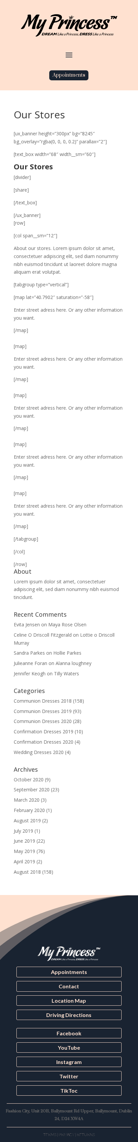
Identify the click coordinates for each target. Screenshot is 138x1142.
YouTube (69, 1047)
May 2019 (24, 851)
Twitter (68, 1076)
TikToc (68, 1090)
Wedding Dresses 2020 (39, 752)
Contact (69, 986)
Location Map (69, 1000)
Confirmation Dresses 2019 (43, 731)
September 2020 (32, 789)
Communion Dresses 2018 (43, 701)
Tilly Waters (66, 673)
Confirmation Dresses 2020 (43, 742)
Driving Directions (68, 1015)
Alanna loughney (73, 663)
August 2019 (27, 820)
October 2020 (29, 779)
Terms (49, 1134)
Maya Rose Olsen (67, 624)
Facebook (69, 1033)
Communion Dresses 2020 (43, 721)
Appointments (69, 75)
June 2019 (24, 841)
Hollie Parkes (67, 653)
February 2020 (29, 810)
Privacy (66, 1134)
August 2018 (27, 872)
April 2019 (24, 861)
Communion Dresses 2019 (43, 711)
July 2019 (23, 831)
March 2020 (27, 800)
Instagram (69, 1062)
